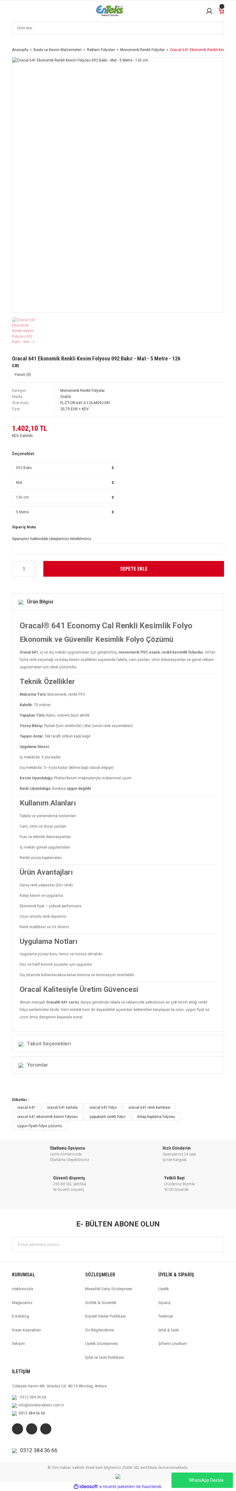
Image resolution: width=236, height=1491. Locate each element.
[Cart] (221, 11)
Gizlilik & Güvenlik (100, 1302)
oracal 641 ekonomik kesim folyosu (47, 1117)
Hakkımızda (22, 1288)
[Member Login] (209, 11)
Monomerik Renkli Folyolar (82, 390)
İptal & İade (168, 1330)
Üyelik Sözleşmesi (101, 1343)
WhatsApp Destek (206, 1480)
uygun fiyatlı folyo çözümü (39, 1126)
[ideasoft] (85, 1487)
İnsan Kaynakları (26, 1330)
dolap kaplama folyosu (156, 1117)
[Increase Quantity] (32, 568)
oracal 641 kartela (62, 1107)
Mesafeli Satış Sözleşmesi (108, 1288)
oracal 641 (26, 1107)
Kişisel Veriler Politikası (105, 1316)
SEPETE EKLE (134, 569)
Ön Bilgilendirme (99, 1330)
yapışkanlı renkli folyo (107, 1117)
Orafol (65, 397)
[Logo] (109, 11)
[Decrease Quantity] (16, 568)
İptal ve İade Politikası (104, 1357)
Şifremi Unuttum (172, 1343)
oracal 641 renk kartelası (149, 1107)
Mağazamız (22, 1302)
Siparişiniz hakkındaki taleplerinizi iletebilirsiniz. (52, 539)
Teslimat (165, 1316)
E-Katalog (20, 1316)
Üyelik (163, 1288)
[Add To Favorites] (191, 360)
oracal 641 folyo (103, 1107)
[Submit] (216, 1244)
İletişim (18, 1343)
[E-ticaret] (117, 1486)
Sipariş (164, 1302)
